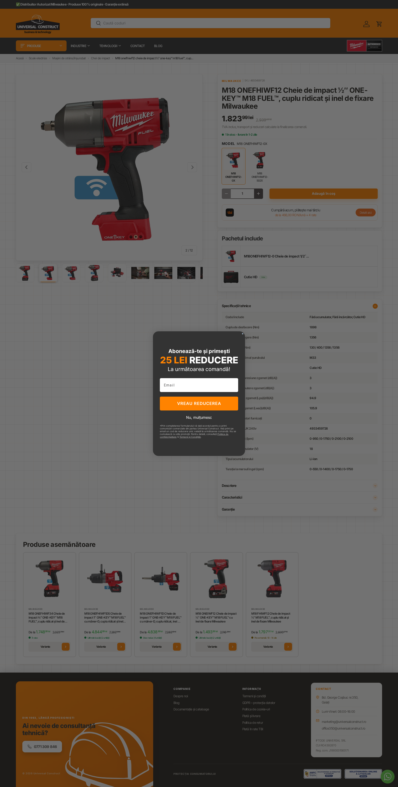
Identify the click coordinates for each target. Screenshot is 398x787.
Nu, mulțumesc (199, 417)
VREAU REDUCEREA (199, 403)
